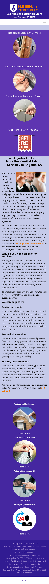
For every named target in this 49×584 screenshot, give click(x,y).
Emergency (14, 564)
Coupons (24, 564)
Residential (15, 561)
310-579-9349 (27, 552)
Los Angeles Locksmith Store (29, 243)
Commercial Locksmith (24, 437)
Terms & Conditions (15, 567)
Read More (24, 433)
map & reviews (31, 549)
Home (6, 561)
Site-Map (38, 567)
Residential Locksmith (24, 404)
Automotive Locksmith (24, 471)
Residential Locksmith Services (24, 32)
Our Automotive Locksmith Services (24, 96)
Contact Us (35, 564)
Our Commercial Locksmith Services (24, 66)
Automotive (39, 561)
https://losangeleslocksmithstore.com (24, 555)
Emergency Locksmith (24, 504)
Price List (29, 567)
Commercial (27, 561)
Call (25, 580)
